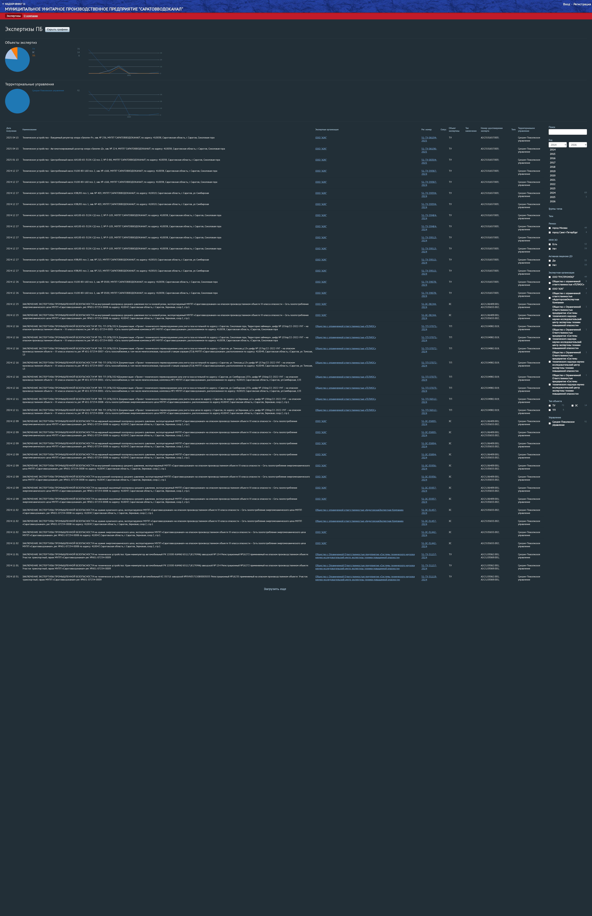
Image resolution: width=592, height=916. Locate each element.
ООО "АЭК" (321, 137)
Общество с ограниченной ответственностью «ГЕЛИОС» (345, 326)
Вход (566, 4)
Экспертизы (14, 15)
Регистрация (582, 4)
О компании (31, 15)
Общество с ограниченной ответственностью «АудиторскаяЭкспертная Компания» (359, 509)
